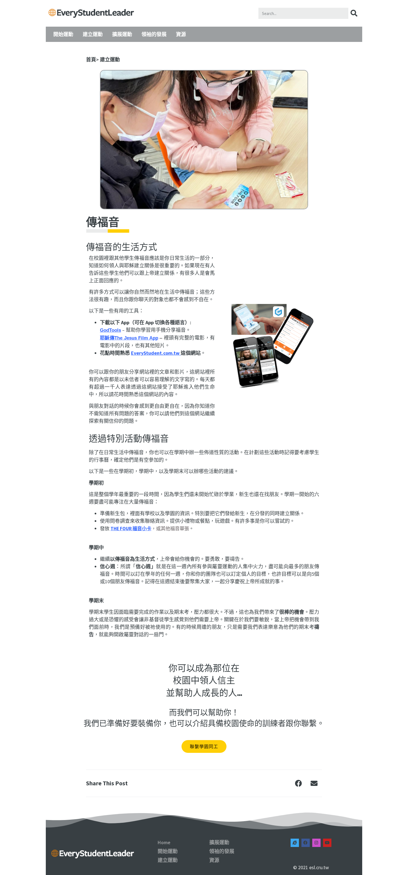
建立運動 (93, 34)
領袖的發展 (154, 34)
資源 (181, 34)
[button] (298, 783)
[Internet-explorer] (295, 843)
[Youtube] (327, 843)
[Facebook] (305, 843)
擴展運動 (122, 34)
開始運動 (63, 34)
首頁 (91, 59)
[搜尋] (353, 13)
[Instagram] (316, 843)
